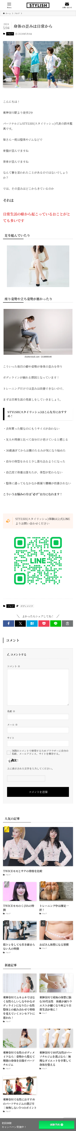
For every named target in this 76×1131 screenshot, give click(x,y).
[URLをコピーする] (67, 623)
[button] (8, 623)
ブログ (10, 33)
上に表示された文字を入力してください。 (30, 768)
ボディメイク (27, 605)
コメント (13, 666)
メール (12, 724)
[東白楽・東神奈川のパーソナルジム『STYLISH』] (38, 5)
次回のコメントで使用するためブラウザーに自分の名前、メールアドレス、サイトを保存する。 (40, 752)
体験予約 (55, 1124)
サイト (10, 738)
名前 (11, 711)
